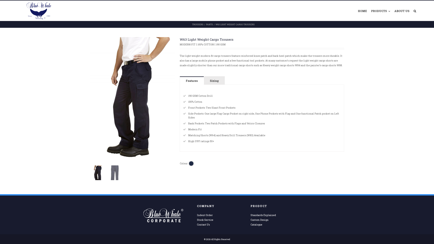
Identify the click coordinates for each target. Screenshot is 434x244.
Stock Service (205, 219)
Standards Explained (263, 215)
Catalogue (256, 224)
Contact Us (203, 224)
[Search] (415, 11)
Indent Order (205, 215)
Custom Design (260, 219)
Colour (184, 163)
